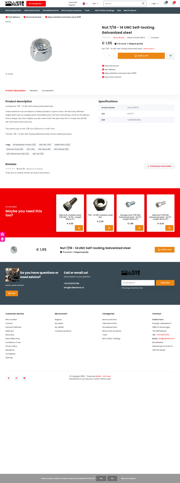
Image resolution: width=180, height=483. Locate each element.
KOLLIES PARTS (139, 37)
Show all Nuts (119, 37)
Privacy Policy (11, 346)
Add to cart (143, 56)
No (112, 478)
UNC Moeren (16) (61, 149)
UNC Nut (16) (38, 154)
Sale (119, 10)
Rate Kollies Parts (13, 338)
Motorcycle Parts (13, 10)
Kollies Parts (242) (62, 144)
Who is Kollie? (11, 319)
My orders (59, 323)
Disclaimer (10, 350)
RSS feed (107, 376)
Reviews (34, 90)
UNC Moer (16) (44, 149)
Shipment (10, 331)
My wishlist (59, 327)
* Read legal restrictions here (132, 288)
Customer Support (73, 3)
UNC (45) (31, 149)
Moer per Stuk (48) (15, 149)
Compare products (63, 331)
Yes (101, 478)
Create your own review (160, 166)
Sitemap (9, 357)
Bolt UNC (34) (45, 144)
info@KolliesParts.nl (74, 287)
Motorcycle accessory (71, 10)
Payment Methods (13, 327)
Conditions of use (13, 342)
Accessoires (48, 90)
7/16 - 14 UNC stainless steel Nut (100, 216)
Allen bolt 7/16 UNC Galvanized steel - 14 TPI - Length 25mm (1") (160, 217)
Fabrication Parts (32, 10)
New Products (130, 10)
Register (58, 319)
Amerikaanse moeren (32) (24, 144)
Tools (87, 10)
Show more (148, 48)
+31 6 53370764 (71, 283)
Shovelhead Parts (51, 10)
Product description (16, 90)
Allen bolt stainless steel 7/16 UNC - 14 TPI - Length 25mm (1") (70, 217)
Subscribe (165, 282)
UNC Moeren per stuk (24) (18, 154)
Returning (10, 335)
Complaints (10, 354)
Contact (9, 323)
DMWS (98, 376)
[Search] (143, 3)
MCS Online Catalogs (104, 10)
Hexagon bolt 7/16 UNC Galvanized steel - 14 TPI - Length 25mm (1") (130, 217)
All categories (35, 3)
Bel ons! (11, 293)
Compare (155, 37)
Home (8, 22)
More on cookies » (128, 478)
